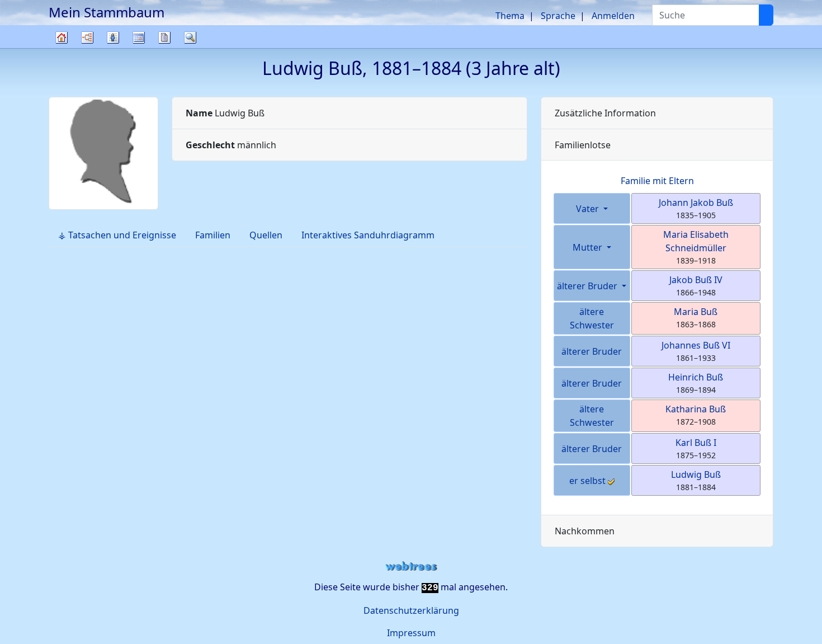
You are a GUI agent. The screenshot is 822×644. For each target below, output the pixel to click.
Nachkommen (585, 531)
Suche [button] (190, 37)
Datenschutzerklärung (411, 610)
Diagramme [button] (87, 37)
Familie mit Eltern (657, 181)
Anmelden (613, 16)
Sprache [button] (558, 16)
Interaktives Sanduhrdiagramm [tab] (367, 235)
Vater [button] (588, 209)
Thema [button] (510, 16)
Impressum (411, 633)
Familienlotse (583, 145)
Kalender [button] (139, 37)
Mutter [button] (588, 247)
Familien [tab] (212, 235)
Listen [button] (113, 37)
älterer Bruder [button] (588, 286)
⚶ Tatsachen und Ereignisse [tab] (117, 235)
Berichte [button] (164, 37)
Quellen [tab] (265, 235)
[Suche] (766, 15)
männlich (231, 145)
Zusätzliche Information (605, 113)
